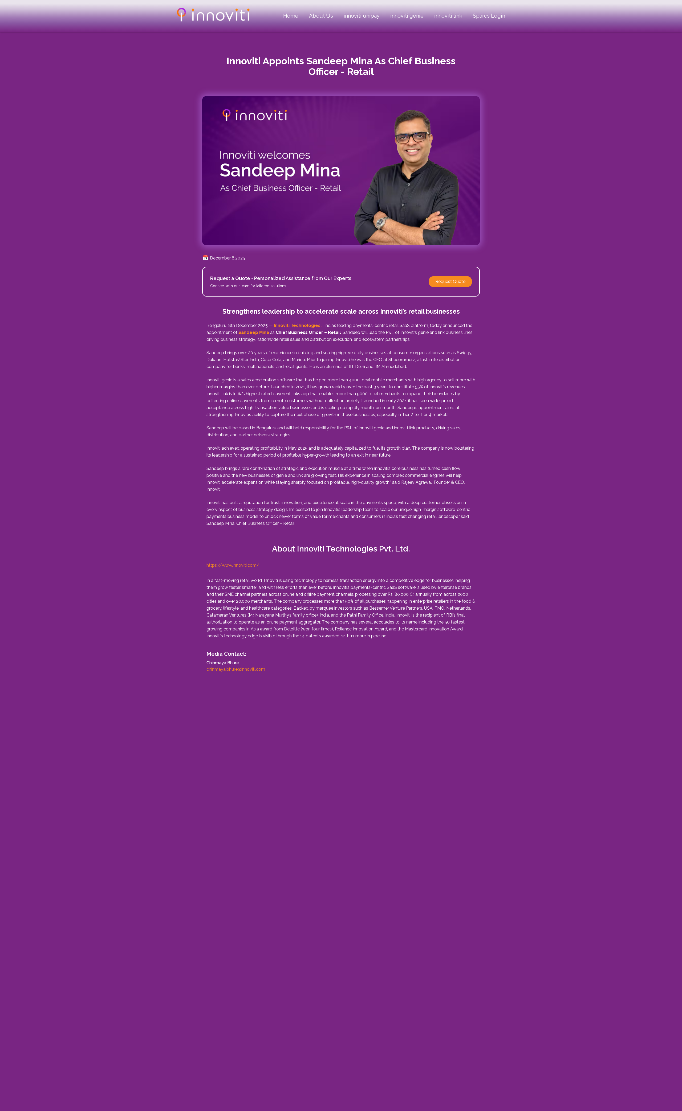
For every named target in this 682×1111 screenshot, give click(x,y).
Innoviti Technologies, (298, 325)
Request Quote (450, 281)
